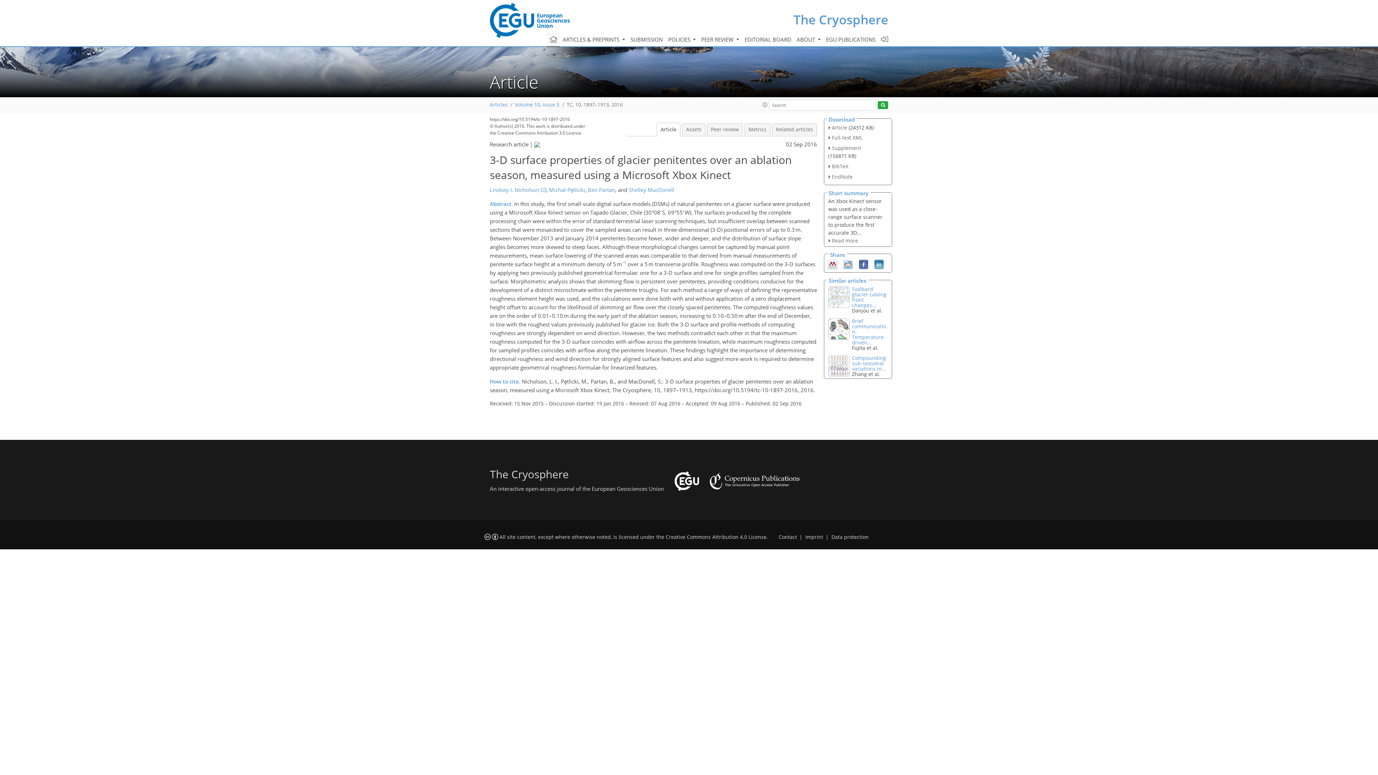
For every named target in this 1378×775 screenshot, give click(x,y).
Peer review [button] (718, 39)
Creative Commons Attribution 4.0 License (716, 537)
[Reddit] (848, 264)
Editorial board (768, 39)
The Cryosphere (840, 19)
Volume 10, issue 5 (537, 105)
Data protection (850, 537)
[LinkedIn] (879, 264)
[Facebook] (863, 264)
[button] (765, 105)
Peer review (725, 129)
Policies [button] (680, 39)
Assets (694, 129)
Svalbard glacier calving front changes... (869, 297)
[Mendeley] (833, 264)
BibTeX (840, 166)
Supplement (846, 148)
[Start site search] (883, 105)
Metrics (758, 129)
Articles (499, 105)
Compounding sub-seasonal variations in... (869, 363)
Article (668, 129)
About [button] (806, 39)
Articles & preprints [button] (592, 39)
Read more (845, 240)
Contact (788, 537)
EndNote (842, 176)
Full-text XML (847, 137)
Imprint (814, 537)
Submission (647, 39)
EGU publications (851, 39)
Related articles (794, 129)
